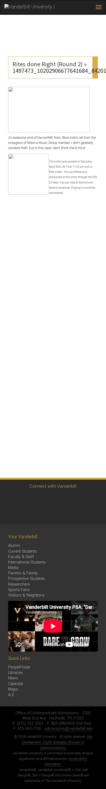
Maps (13, 689)
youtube (55, 499)
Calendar (15, 684)
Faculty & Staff (21, 557)
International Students (27, 562)
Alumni (14, 545)
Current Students (22, 551)
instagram (40, 499)
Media (13, 567)
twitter (10, 499)
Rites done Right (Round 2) (48, 64)
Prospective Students (26, 578)
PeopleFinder (19, 667)
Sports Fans (19, 590)
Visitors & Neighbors (26, 595)
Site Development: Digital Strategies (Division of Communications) (57, 742)
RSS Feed (10, 514)
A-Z (11, 694)
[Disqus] (53, 266)
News (13, 678)
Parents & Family (23, 573)
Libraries (15, 672)
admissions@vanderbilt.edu (69, 728)
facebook (25, 499)
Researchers (19, 584)
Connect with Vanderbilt (53, 486)
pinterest (85, 499)
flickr (70, 499)
